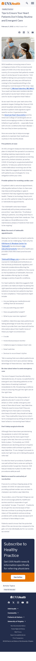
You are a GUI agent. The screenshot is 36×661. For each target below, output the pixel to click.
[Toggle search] (27, 3)
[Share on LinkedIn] (24, 32)
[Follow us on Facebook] (9, 602)
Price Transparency (18, 638)
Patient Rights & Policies (18, 629)
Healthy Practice (7, 9)
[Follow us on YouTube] (23, 602)
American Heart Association (15, 115)
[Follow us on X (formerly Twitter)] (13, 602)
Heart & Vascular (9, 589)
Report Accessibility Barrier (18, 635)
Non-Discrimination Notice (18, 626)
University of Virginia (16, 621)
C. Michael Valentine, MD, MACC (22, 88)
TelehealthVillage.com (10, 259)
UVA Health (12, 609)
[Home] (11, 3)
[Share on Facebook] (19, 32)
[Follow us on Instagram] (18, 602)
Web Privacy (18, 632)
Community (12, 613)
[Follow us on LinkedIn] (27, 602)
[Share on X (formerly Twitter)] (28, 32)
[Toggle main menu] (32, 3)
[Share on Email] (32, 32)
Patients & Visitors (15, 617)
